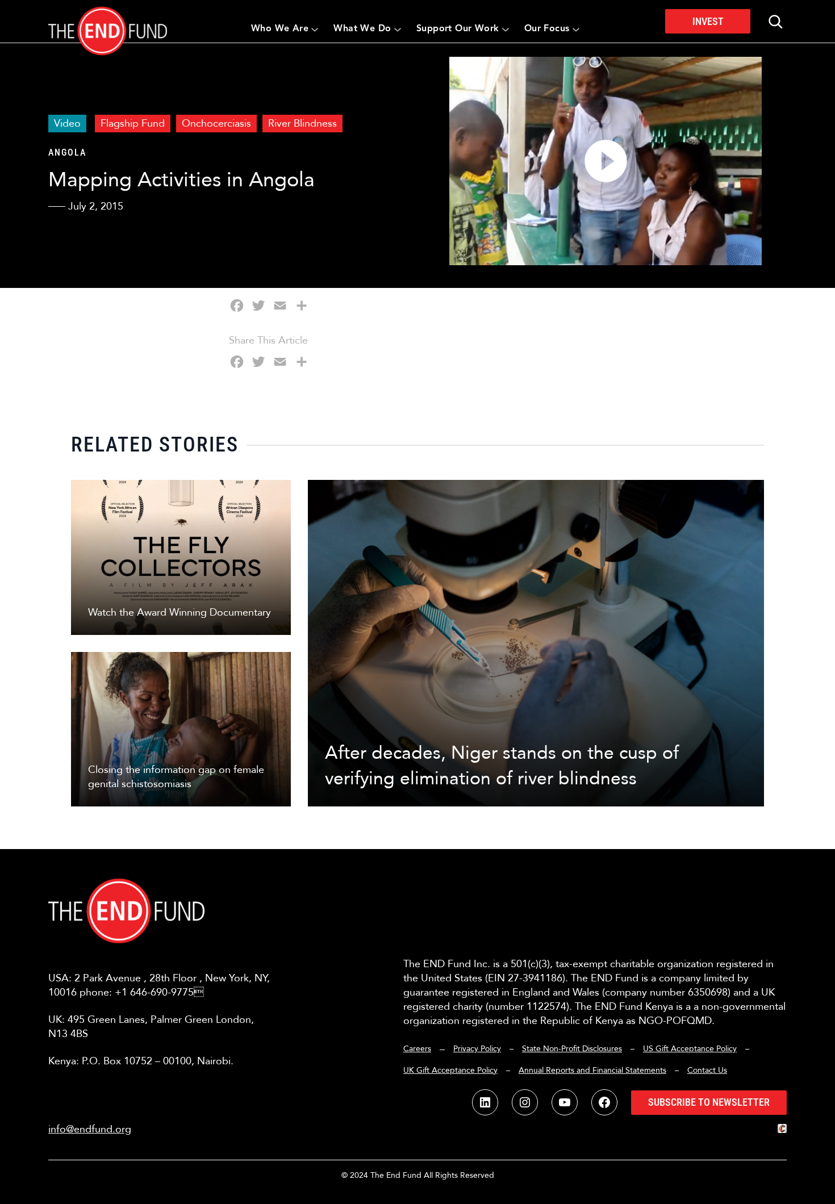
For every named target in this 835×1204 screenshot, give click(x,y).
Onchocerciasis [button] (216, 123)
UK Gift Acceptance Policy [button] (450, 1070)
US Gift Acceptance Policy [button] (690, 1048)
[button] (107, 21)
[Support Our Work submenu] (505, 29)
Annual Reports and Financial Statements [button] (592, 1070)
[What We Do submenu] (398, 29)
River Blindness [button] (302, 123)
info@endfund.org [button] (89, 1129)
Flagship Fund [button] (133, 123)
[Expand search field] (775, 21)
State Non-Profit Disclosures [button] (572, 1048)
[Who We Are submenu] (315, 29)
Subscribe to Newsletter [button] (709, 1102)
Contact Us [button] (707, 1070)
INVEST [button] (708, 21)
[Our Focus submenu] (576, 29)
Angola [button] (67, 152)
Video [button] (67, 123)
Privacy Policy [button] (477, 1048)
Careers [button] (417, 1048)
